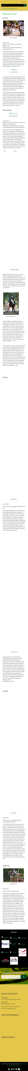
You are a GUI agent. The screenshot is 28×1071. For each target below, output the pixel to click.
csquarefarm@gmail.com (9, 1008)
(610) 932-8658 (16, 1006)
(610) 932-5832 (7, 1006)
